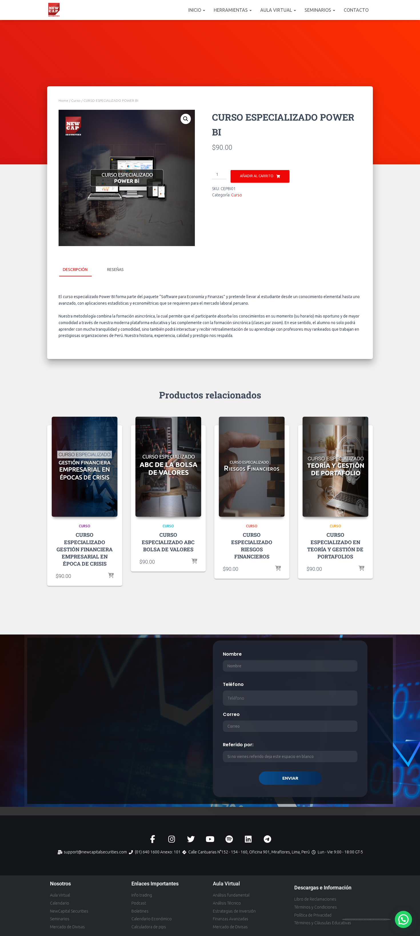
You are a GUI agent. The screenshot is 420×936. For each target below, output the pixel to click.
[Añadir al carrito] (111, 576)
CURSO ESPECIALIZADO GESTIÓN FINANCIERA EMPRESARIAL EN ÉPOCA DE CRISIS (85, 549)
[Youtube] (210, 839)
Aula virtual (276, 10)
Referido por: (238, 744)
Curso (76, 100)
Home (63, 100)
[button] (203, 10)
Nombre (232, 654)
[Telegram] (267, 839)
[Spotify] (229, 839)
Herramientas (231, 10)
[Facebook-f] (153, 839)
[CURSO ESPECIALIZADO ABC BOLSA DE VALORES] (168, 467)
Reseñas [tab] (115, 269)
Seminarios (318, 10)
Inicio (195, 10)
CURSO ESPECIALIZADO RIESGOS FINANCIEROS (251, 545)
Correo (231, 714)
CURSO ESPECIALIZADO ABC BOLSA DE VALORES (168, 541)
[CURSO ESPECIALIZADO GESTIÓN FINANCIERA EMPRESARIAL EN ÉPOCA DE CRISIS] (84, 467)
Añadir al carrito (256, 176)
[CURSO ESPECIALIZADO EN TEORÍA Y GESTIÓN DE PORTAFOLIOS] (335, 467)
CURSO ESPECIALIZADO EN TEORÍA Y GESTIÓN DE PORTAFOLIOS (335, 545)
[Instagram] (172, 839)
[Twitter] (191, 839)
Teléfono (233, 684)
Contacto (356, 10)
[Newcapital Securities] (54, 10)
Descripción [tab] (75, 269)
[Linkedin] (248, 839)
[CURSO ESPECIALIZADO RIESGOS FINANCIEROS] (252, 467)
